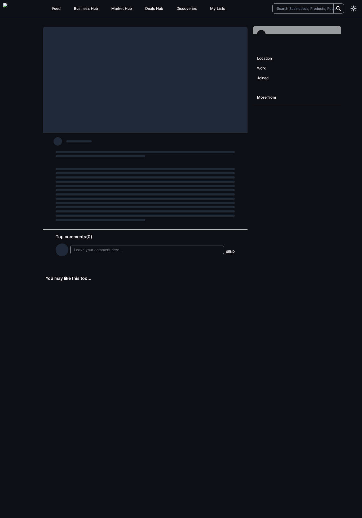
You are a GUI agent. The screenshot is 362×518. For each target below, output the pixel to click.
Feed (56, 8)
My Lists (217, 8)
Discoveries (186, 8)
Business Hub (86, 8)
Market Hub (121, 8)
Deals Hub (154, 8)
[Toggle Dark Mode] (353, 8)
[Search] (338, 8)
